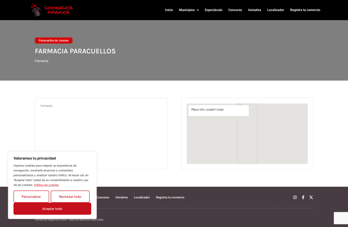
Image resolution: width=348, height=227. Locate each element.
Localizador (275, 10)
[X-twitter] (311, 197)
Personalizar (31, 197)
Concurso (235, 10)
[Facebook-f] (303, 197)
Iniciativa (254, 10)
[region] (52, 185)
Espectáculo (213, 10)
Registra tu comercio (305, 10)
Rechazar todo (70, 197)
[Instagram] (295, 197)
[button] (53, 40)
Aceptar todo (52, 209)
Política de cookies (46, 185)
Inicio (169, 10)
